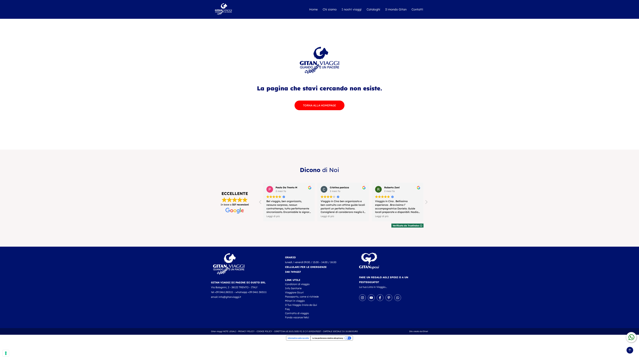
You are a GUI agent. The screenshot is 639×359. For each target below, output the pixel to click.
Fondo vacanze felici (297, 317)
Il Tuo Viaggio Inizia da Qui (301, 304)
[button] (426, 203)
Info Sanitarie (293, 288)
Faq (287, 309)
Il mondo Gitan (396, 9)
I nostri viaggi (352, 9)
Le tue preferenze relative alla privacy (327, 338)
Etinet (425, 331)
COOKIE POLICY (264, 331)
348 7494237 (293, 271)
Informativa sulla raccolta (298, 338)
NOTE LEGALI (229, 331)
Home (313, 9)
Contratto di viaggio (297, 313)
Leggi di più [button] (273, 216)
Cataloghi (373, 9)
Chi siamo (330, 9)
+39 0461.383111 (223, 292)
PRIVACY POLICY (246, 331)
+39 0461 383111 (257, 292)
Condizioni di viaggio (297, 284)
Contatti (417, 9)
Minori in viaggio (295, 300)
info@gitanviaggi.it (229, 297)
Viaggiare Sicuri (294, 292)
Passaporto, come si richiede (302, 296)
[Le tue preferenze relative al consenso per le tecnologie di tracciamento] (6, 353)
